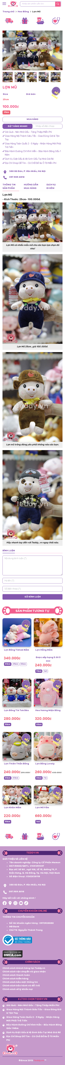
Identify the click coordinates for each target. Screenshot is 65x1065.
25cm (6, 112)
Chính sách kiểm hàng (15, 978)
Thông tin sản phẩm (9, 186)
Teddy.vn (39, 1060)
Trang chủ (8, 11)
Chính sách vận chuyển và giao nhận (24, 971)
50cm (7, 725)
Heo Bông (23, 11)
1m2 (38, 822)
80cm (7, 664)
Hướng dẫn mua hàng (31, 186)
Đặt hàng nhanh (17, 126)
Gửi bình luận (32, 597)
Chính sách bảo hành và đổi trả (21, 985)
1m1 (45, 671)
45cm (15, 664)
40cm (15, 778)
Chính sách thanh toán (16, 975)
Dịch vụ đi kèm (51, 186)
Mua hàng (32, 119)
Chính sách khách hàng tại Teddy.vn (23, 968)
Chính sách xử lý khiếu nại (17, 989)
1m (45, 778)
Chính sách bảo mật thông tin (20, 982)
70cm (38, 671)
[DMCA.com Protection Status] (12, 953)
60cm (23, 664)
